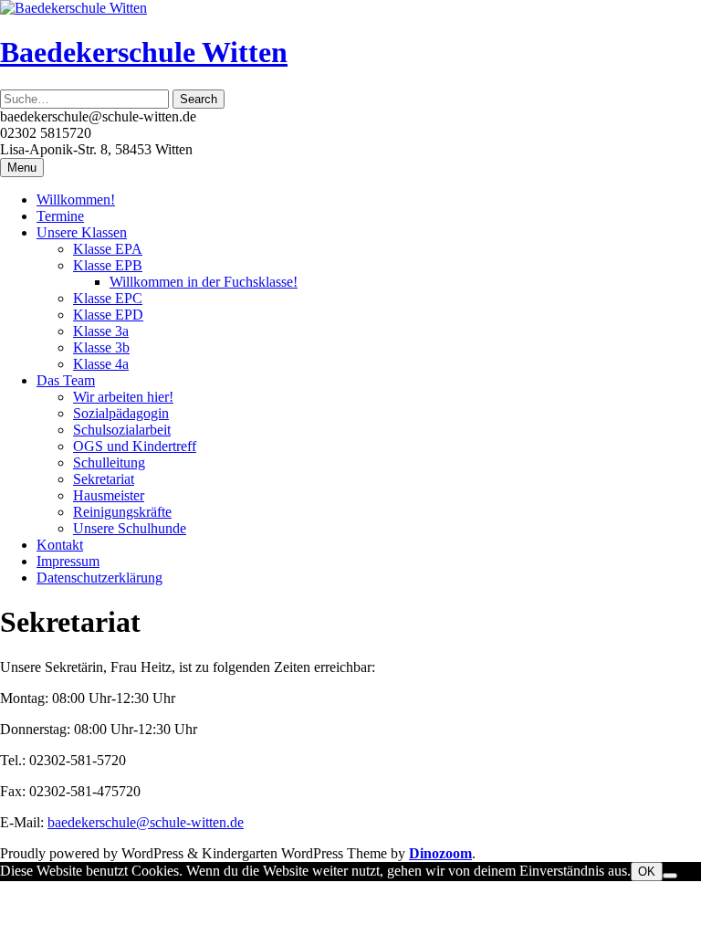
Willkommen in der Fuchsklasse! (204, 281)
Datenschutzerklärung (99, 577)
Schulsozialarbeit (122, 429)
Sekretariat (103, 479)
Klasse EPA (107, 249)
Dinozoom (440, 853)
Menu (22, 167)
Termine (60, 216)
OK (646, 871)
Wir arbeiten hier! (123, 396)
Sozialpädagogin (121, 413)
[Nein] (670, 875)
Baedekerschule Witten (144, 52)
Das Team (66, 380)
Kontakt (60, 544)
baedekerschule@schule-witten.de (145, 822)
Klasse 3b (101, 347)
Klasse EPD (108, 314)
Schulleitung (109, 462)
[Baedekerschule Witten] (73, 8)
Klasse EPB (107, 265)
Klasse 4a (101, 364)
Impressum (68, 561)
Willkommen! (76, 199)
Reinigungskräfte (122, 512)
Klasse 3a (101, 331)
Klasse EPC (107, 298)
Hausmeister (108, 495)
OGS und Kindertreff (134, 446)
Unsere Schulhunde (129, 528)
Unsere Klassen (82, 232)
